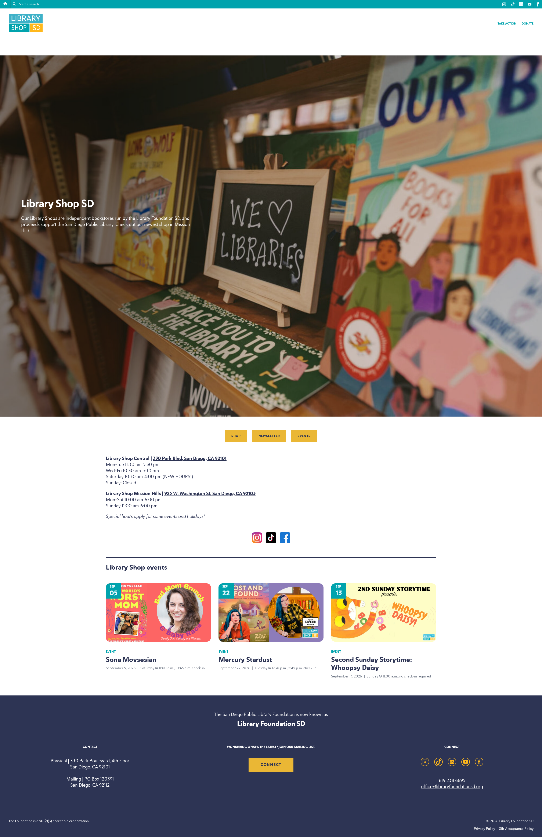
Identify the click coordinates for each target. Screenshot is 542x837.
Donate (528, 24)
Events (304, 436)
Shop (236, 436)
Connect (271, 764)
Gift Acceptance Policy (516, 828)
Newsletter (269, 436)
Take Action (507, 24)
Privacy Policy (484, 828)
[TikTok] (271, 538)
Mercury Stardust (245, 659)
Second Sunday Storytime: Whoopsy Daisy (371, 663)
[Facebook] (285, 538)
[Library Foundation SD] (25, 31)
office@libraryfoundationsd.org (452, 786)
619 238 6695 (452, 780)
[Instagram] (257, 538)
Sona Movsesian (131, 659)
